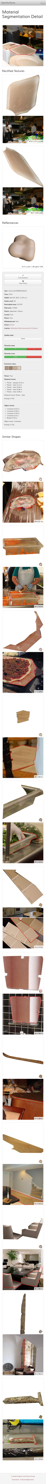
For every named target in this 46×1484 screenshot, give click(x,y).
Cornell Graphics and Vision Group (23, 1476)
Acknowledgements (27, 1480)
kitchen (11, 325)
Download (15, 1480)
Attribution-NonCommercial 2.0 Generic (24, 328)
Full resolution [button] (23, 278)
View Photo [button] (23, 283)
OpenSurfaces (8, 2)
